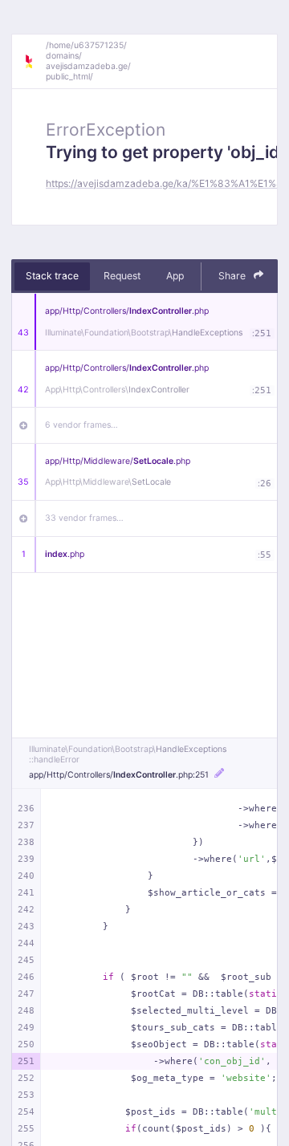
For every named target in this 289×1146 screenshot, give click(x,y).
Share (233, 276)
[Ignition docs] (34, 62)
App (175, 276)
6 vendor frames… (81, 425)
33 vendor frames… (84, 518)
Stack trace (52, 276)
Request (122, 276)
